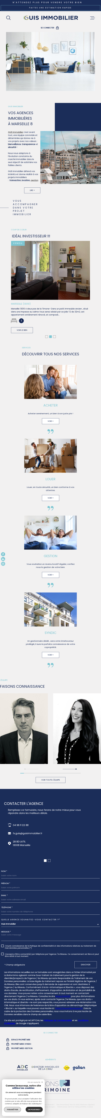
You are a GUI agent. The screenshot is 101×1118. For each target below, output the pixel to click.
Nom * (4, 871)
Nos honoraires (62, 1105)
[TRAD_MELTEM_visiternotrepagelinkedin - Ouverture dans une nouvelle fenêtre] (3, 559)
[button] (46, 336)
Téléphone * (6, 907)
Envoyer (85, 964)
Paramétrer (12, 1109)
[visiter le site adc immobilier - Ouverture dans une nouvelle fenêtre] (22, 1068)
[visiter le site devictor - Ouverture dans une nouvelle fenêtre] (45, 1068)
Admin (70, 1107)
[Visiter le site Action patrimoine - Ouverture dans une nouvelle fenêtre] (50, 1093)
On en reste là (34, 1082)
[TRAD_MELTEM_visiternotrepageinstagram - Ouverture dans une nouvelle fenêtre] (3, 564)
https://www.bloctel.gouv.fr (69, 1008)
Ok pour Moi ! (34, 1109)
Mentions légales (87, 1105)
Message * (6, 932)
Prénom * (5, 883)
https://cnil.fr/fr (62, 996)
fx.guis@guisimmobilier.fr (27, 833)
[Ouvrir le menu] (92, 18)
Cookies (90, 1107)
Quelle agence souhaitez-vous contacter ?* (30, 920)
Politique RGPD (80, 1107)
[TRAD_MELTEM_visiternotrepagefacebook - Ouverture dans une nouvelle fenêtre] (3, 554)
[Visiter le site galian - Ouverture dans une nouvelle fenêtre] (79, 1068)
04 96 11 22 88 (21, 825)
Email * (4, 895)
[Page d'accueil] (50, 17)
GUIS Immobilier (15, 132)
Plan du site (74, 1105)
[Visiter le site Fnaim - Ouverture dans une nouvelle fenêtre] (66, 1068)
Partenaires (61, 1107)
